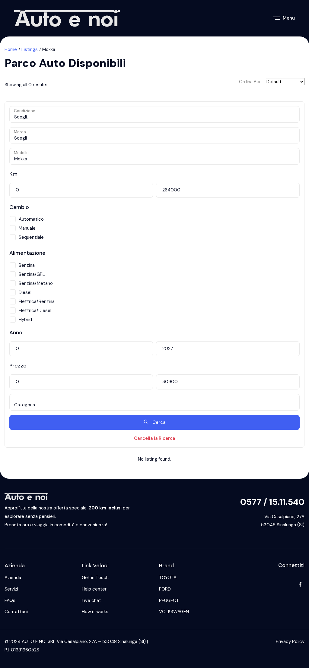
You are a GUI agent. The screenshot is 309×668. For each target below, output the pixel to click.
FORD (165, 589)
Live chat (91, 600)
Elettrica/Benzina (37, 301)
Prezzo (18, 365)
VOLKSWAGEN (174, 612)
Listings (29, 49)
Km (13, 174)
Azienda (13, 578)
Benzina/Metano (36, 283)
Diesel (25, 292)
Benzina (27, 265)
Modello (21, 152)
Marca (20, 131)
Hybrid (25, 320)
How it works (95, 612)
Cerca (158, 422)
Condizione (24, 110)
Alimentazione (27, 253)
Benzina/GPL (32, 274)
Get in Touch (95, 578)
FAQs (10, 600)
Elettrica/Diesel (35, 310)
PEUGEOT (169, 600)
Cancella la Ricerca (154, 438)
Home (11, 49)
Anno (15, 332)
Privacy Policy (290, 641)
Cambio (19, 207)
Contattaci (16, 612)
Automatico (31, 219)
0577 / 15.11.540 (272, 502)
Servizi (11, 589)
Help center (94, 589)
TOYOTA (168, 578)
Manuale (27, 228)
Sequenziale (31, 237)
